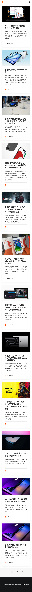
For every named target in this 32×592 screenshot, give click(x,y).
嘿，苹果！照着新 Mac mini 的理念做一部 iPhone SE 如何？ (15, 261)
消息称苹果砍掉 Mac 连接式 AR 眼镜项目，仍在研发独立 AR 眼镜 (16, 121)
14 (22, 571)
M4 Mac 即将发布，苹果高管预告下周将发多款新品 (16, 500)
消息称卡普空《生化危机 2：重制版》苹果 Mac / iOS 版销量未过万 (15, 209)
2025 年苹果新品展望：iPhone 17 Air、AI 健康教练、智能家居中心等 (15, 165)
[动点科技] (4, 2)
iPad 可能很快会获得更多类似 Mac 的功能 (15, 27)
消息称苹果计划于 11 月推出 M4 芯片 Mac (15, 546)
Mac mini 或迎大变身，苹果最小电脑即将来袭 (15, 454)
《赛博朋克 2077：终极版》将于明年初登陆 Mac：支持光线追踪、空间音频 (16, 405)
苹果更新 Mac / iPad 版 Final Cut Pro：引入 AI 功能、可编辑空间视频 (15, 307)
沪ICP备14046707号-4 (24, 584)
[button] (29, 2)
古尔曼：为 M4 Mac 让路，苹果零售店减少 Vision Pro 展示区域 (16, 358)
